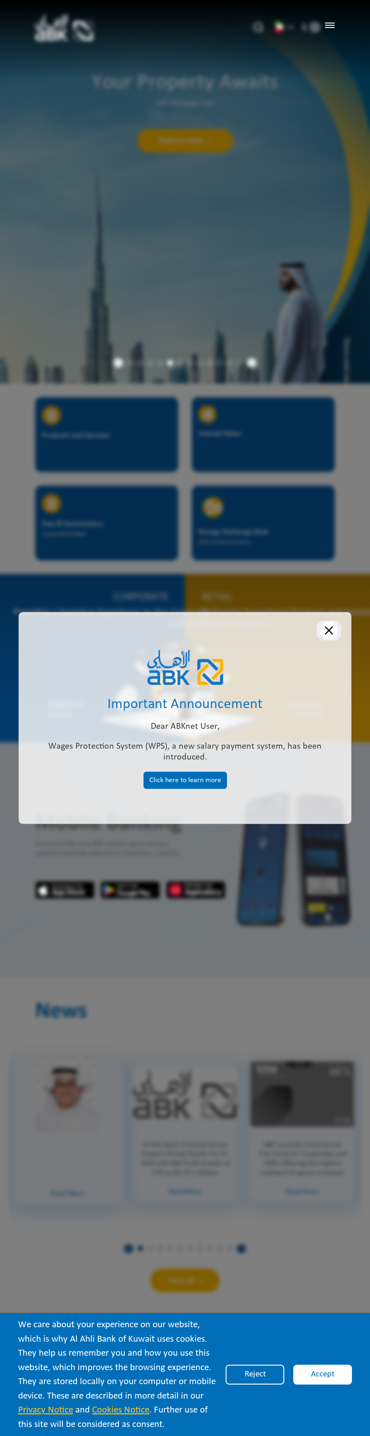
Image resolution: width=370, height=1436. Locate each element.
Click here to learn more (185, 780)
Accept (322, 1374)
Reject (255, 1374)
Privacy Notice (45, 1410)
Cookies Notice (120, 1410)
